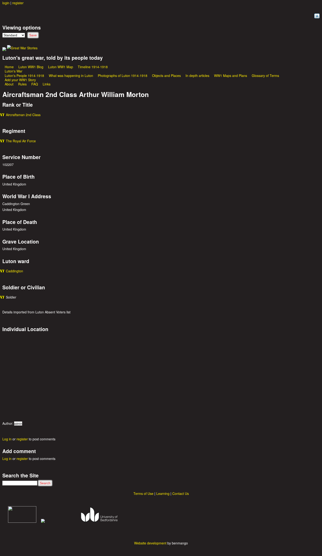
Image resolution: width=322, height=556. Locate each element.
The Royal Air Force (21, 141)
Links (46, 84)
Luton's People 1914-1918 (24, 75)
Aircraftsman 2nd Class (23, 114)
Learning (162, 493)
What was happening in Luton (71, 75)
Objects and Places (166, 75)
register (18, 2)
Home (9, 67)
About (9, 84)
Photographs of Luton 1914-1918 (122, 75)
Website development (150, 543)
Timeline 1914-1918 (93, 67)
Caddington (14, 271)
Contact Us (180, 493)
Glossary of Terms (265, 75)
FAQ (34, 84)
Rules (22, 84)
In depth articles (197, 75)
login (5, 2)
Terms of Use (143, 493)
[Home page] (22, 48)
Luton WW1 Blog (30, 67)
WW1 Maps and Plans (230, 75)
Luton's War (13, 71)
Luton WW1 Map (60, 67)
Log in (7, 439)
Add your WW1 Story (20, 80)
